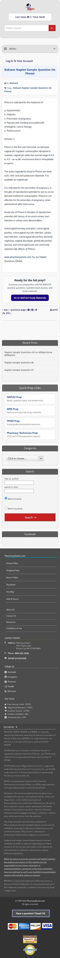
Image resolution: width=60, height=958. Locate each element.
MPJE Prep (24, 410)
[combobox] (24, 458)
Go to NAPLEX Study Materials (30, 297)
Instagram (12, 676)
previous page (18, 309)
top (5, 309)
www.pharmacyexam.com (17, 257)
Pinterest (11, 681)
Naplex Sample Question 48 (19, 362)
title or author (11, 478)
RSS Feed (11, 691)
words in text (11, 487)
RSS (7, 313)
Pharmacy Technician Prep (23, 434)
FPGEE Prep (23, 422)
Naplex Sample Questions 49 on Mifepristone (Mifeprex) (28, 354)
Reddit (10, 686)
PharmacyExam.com (36, 901)
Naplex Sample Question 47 (19, 369)
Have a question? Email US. (31, 913)
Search (29, 517)
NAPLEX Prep (25, 398)
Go (52, 27)
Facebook (11, 672)
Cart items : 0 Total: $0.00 (30, 17)
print (55, 309)
